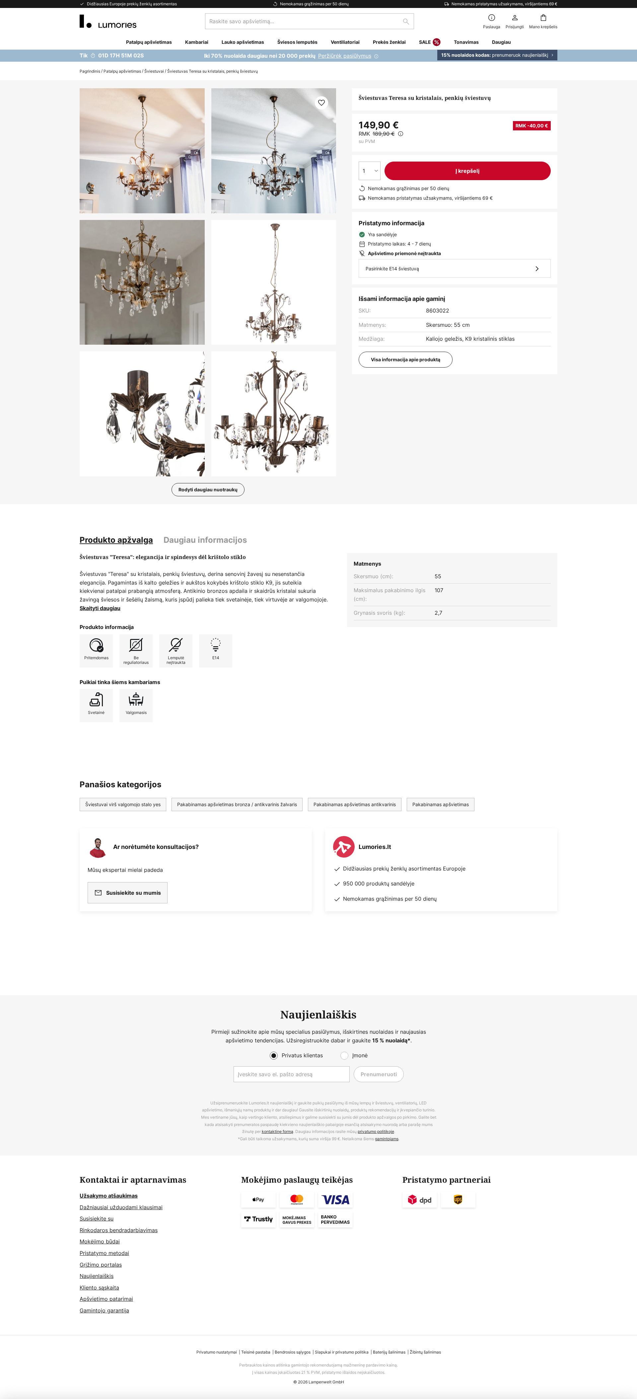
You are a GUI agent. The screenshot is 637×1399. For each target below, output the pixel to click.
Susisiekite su (96, 1218)
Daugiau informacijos (205, 540)
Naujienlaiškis (96, 1276)
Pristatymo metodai (104, 1253)
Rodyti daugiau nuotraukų (208, 489)
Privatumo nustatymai (216, 1352)
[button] (142, 282)
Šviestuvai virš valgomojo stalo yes (123, 804)
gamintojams (386, 1139)
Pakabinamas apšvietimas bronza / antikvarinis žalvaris (237, 804)
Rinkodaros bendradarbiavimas (119, 1230)
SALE (425, 42)
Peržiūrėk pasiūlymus (344, 55)
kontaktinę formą (277, 1131)
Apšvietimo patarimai (106, 1298)
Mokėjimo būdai (100, 1241)
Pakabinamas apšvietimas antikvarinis (355, 804)
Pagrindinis (90, 71)
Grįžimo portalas (101, 1264)
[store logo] (108, 21)
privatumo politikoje (376, 1131)
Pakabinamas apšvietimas (440, 804)
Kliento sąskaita (99, 1287)
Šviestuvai (154, 71)
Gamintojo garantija (104, 1310)
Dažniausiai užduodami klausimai (121, 1207)
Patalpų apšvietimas (122, 71)
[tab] (116, 540)
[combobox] (309, 21)
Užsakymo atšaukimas (109, 1195)
